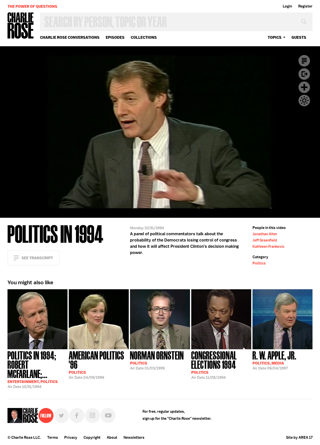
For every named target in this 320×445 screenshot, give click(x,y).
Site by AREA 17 (299, 437)
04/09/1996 (96, 364)
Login (287, 6)
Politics (259, 263)
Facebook (77, 415)
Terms (52, 437)
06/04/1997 (274, 360)
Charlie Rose (21, 26)
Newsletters (134, 437)
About (112, 437)
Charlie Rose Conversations (70, 37)
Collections (144, 37)
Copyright (92, 437)
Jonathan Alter (264, 234)
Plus (304, 87)
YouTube (108, 415)
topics (275, 37)
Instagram (92, 415)
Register (305, 6)
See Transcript (37, 258)
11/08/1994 (214, 364)
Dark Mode (304, 100)
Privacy (70, 437)
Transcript (304, 60)
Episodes (115, 37)
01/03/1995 (157, 360)
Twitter (61, 415)
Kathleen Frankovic (268, 246)
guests (299, 37)
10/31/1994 (33, 369)
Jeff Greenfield (264, 240)
